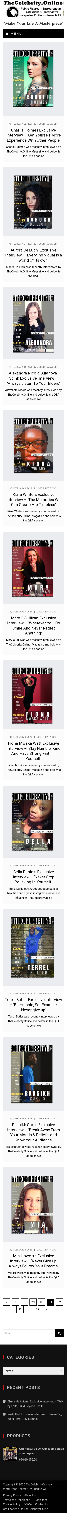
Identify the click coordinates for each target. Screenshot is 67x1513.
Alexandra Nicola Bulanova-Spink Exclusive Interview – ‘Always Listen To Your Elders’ (33, 378)
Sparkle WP (40, 1489)
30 (41, 1302)
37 (37, 1309)
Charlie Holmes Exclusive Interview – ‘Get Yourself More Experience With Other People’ (33, 135)
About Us (30, 1495)
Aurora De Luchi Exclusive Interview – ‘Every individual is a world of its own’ (33, 255)
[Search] (59, 1333)
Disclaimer (40, 1500)
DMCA (28, 1504)
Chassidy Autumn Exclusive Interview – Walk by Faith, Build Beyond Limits (35, 1404)
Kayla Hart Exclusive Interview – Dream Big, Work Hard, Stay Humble (35, 1417)
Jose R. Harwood (47, 124)
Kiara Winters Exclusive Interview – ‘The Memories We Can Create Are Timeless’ (33, 499)
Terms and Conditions (16, 1500)
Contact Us (42, 1504)
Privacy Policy (12, 1495)
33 (20, 1309)
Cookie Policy (11, 1504)
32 (59, 1302)
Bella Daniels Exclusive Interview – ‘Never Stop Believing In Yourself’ (33, 877)
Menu (15, 33)
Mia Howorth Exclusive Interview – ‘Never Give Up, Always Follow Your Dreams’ (34, 1261)
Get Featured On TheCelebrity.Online (25, 1509)
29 (33, 1302)
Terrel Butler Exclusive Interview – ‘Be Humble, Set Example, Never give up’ (33, 1004)
